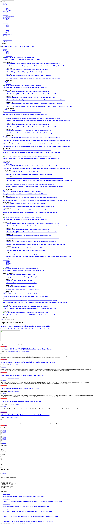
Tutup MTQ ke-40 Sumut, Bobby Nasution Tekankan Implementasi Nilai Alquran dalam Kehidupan (31, 152)
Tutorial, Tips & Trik (10, 16)
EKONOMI (5, 11)
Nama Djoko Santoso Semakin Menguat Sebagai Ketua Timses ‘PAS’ (23, 375)
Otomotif (7, 30)
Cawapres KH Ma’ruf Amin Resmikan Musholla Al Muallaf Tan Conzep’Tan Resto (28, 362)
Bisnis (7, 12)
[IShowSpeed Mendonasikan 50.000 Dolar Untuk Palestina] (20, 286)
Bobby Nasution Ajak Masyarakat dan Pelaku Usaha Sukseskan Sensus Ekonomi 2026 (31, 94)
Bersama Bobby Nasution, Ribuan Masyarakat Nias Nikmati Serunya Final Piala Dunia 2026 (29, 308)
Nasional (7, 9)
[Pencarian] (1, 1)
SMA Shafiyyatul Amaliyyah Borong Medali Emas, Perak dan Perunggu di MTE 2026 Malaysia (33, 78)
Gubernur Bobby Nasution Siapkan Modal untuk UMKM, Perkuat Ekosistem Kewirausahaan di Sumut (35, 100)
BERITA (5, 4)
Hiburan (7, 26)
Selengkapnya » (4, 346)
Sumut (7, 8)
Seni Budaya (8, 20)
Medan (7, 5)
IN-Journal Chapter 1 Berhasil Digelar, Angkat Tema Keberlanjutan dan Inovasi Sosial (30, 72)
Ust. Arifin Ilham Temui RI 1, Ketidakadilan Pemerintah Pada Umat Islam (25, 415)
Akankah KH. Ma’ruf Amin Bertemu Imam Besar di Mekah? (21, 401)
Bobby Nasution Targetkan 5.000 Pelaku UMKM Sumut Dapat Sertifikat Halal (25, 87)
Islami (7, 19)
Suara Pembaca (47, 328)
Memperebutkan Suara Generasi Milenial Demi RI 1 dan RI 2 (21, 388)
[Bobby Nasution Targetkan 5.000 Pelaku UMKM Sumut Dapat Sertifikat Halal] (22, 85)
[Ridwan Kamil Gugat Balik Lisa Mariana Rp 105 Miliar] (19, 280)
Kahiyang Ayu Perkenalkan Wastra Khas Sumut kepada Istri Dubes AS (23, 270)
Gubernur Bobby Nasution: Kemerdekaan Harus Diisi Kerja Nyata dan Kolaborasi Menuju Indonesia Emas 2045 (38, 256)
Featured (24, 328)
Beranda (4, 3)
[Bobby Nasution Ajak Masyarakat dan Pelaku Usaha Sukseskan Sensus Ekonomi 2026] (27, 91)
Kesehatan (8, 27)
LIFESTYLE (6, 24)
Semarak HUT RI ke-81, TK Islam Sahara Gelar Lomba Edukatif (21, 59)
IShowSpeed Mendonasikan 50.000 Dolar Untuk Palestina (22, 289)
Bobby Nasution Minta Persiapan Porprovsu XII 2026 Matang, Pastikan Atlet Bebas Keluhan (30, 314)
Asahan (7, 6)
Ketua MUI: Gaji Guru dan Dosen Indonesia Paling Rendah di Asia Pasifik (25, 326)
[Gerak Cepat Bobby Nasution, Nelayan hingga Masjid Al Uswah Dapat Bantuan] (25, 171)
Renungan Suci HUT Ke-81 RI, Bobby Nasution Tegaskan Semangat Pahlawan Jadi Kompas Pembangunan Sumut (36, 140)
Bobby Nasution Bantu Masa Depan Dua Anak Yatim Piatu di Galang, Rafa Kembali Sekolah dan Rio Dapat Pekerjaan (37, 146)
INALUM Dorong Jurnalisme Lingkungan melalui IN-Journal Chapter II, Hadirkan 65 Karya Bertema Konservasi (38, 65)
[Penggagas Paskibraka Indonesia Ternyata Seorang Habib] (20, 274)
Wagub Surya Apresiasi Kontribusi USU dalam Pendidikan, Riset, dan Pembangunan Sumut (32, 133)
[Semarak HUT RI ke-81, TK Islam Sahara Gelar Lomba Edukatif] (18, 57)
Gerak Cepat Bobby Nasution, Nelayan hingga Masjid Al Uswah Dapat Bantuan (29, 174)
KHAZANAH (6, 18)
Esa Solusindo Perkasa (28, 523)
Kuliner (7, 28)
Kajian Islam (17, 351)
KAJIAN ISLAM (6, 17)
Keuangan (8, 13)
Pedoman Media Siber (7, 34)
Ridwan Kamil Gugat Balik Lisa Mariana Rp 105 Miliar (21, 283)
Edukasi (15, 328)
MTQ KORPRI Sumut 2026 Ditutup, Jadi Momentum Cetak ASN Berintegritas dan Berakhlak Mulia (31, 158)
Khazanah (23, 351)
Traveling (7, 31)
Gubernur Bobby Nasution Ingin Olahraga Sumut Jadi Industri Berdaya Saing (25, 296)
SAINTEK (5, 23)
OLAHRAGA (6, 32)
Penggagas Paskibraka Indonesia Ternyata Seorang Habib (23, 277)
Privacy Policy (6, 35)
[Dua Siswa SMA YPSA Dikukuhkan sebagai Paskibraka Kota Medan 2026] (24, 247)
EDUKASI (5, 15)
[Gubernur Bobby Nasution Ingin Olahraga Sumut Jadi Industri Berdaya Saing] (22, 293)
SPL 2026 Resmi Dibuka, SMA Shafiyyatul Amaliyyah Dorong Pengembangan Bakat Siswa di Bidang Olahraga (35, 302)
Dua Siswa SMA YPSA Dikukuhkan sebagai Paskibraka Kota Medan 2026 (27, 250)
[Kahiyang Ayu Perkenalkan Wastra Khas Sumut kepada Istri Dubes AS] (20, 268)
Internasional (8, 10)
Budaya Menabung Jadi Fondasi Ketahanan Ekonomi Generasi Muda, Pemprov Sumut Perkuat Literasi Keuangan (39, 106)
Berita (9, 328)
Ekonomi (20, 328)
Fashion (7, 25)
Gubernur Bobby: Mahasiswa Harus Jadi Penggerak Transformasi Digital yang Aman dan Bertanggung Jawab (38, 120)
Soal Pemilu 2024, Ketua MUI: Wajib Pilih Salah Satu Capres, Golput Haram (26, 349)
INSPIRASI (5, 22)
